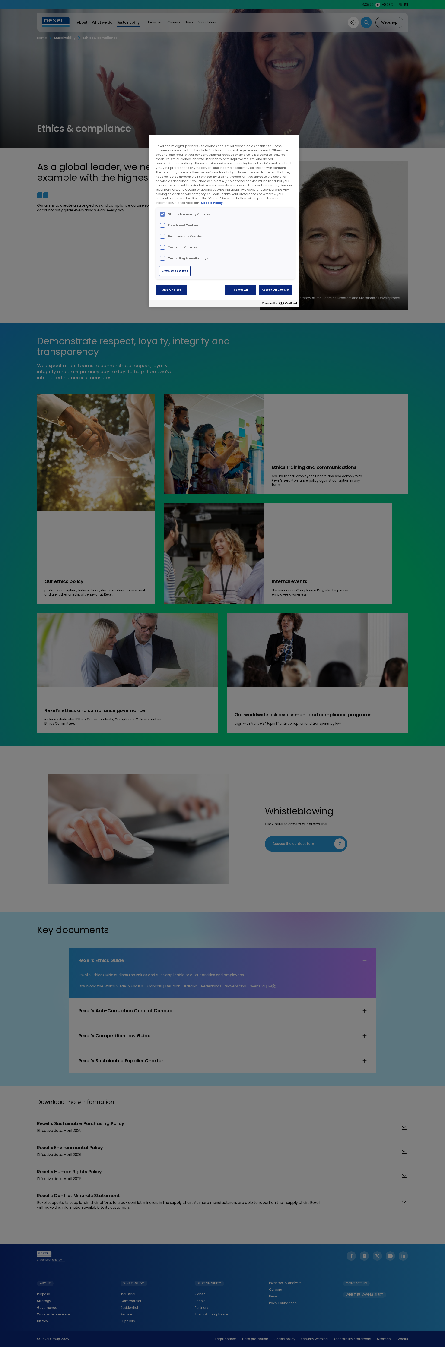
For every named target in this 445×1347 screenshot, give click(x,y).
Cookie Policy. (212, 203)
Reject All (241, 290)
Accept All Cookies (276, 290)
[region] (224, 221)
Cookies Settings (175, 271)
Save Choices (171, 290)
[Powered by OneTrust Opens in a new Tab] (279, 304)
